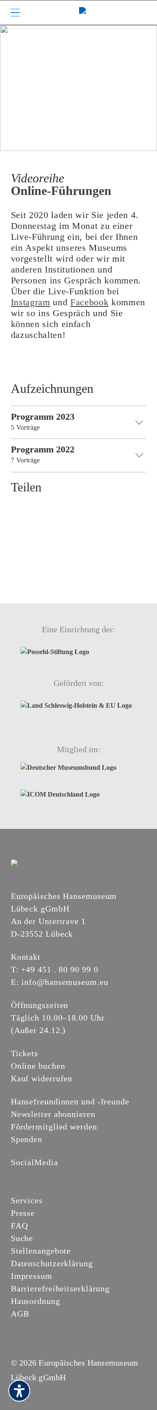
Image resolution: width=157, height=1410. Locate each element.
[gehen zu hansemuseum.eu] (16, 1176)
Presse (23, 1213)
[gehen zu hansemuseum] (26, 1176)
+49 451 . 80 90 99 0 (59, 969)
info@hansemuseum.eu (64, 982)
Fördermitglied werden (54, 1126)
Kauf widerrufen (42, 1078)
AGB (20, 1313)
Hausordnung (35, 1301)
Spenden (26, 1139)
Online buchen (38, 1065)
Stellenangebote (41, 1250)
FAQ (19, 1225)
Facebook (89, 302)
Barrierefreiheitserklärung (60, 1288)
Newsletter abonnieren (53, 1114)
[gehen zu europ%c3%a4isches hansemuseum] (36, 1176)
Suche (22, 1238)
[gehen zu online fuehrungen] (78, 87)
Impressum (31, 1275)
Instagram (30, 302)
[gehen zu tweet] (32, 507)
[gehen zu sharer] (17, 507)
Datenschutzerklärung (52, 1263)
